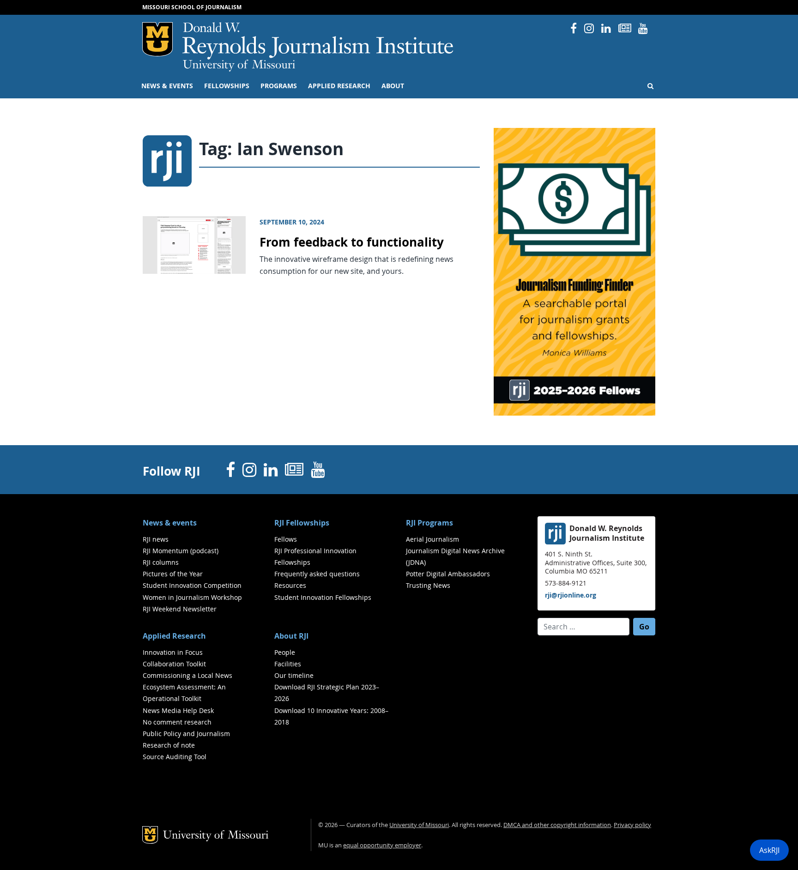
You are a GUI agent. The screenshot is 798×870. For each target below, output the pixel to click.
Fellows (285, 539)
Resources (290, 585)
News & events (167, 86)
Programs (278, 86)
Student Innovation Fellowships (322, 597)
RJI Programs (429, 523)
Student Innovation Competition (192, 585)
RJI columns (161, 562)
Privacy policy (632, 825)
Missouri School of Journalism (192, 7)
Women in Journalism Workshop (192, 597)
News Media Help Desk (178, 710)
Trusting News (428, 585)
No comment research (177, 722)
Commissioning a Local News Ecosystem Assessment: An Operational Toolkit (187, 687)
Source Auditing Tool (174, 756)
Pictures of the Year (173, 573)
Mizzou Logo (157, 39)
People (284, 652)
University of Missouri (239, 66)
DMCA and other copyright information (557, 825)
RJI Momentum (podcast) (180, 550)
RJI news (156, 539)
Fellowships (226, 86)
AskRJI (769, 850)
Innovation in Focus (173, 652)
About (392, 86)
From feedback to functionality (352, 242)
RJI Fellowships (301, 523)
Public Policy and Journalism (186, 733)
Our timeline (294, 675)
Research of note (169, 745)
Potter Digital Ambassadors (448, 573)
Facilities (287, 663)
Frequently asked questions (317, 573)
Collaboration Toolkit (174, 663)
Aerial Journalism (432, 539)
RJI (318, 41)
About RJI (291, 636)
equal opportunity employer (382, 845)
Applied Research (339, 86)
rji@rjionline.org (570, 595)
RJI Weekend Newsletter (180, 608)
